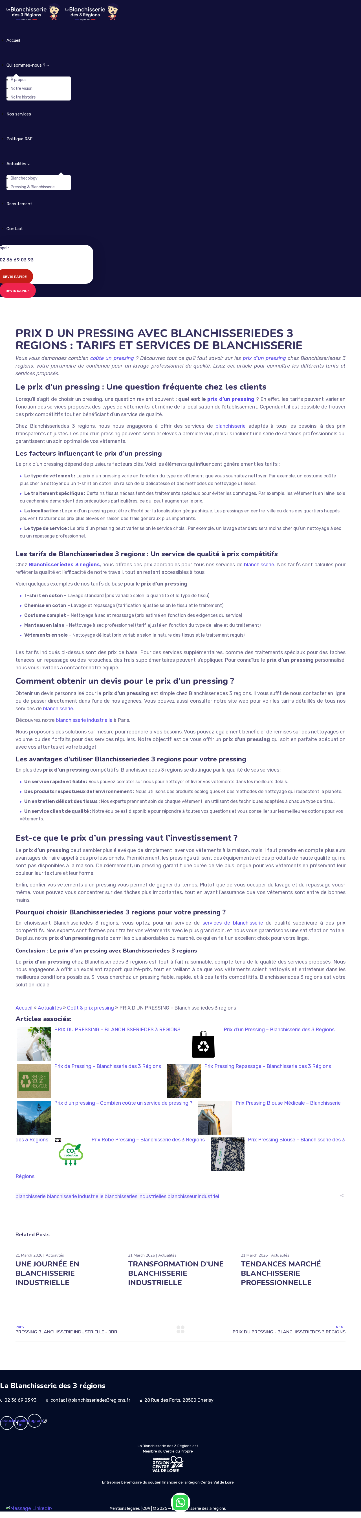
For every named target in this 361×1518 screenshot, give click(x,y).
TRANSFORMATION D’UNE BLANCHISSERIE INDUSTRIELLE (176, 1273)
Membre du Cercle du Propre (168, 1451)
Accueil (13, 40)
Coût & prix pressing (90, 1008)
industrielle (100, 720)
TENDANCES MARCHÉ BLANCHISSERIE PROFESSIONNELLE (281, 1273)
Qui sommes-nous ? (25, 65)
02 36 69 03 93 (20, 1400)
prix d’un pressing (264, 358)
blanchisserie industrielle (75, 1196)
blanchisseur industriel (193, 1196)
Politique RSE (19, 138)
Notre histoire (23, 97)
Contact (14, 228)
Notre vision (21, 88)
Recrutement (19, 203)
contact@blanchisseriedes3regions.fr (90, 1400)
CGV (146, 1508)
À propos (19, 79)
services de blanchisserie (232, 923)
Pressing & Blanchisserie (33, 187)
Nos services (18, 114)
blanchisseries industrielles (135, 1196)
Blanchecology (24, 178)
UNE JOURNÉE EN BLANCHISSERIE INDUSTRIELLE (47, 1273)
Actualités (16, 163)
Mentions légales (125, 1508)
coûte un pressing (112, 358)
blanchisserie (230, 426)
